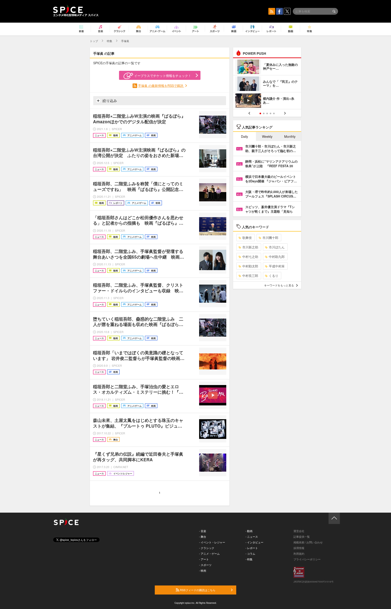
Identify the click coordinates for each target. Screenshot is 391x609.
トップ (94, 41)
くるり (273, 275)
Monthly (290, 136)
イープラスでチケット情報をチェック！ (162, 75)
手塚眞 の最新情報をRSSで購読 (161, 85)
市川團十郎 (270, 237)
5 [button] (274, 113)
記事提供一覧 (301, 536)
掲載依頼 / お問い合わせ (308, 542)
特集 (109, 41)
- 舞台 (202, 536)
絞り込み (109, 100)
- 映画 (202, 570)
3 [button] (267, 113)
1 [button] (260, 113)
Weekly (267, 136)
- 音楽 (202, 531)
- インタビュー (254, 542)
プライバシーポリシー (307, 559)
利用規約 (298, 553)
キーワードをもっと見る (279, 285)
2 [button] (264, 113)
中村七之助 (250, 256)
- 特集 (249, 559)
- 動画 (249, 531)
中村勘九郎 (277, 256)
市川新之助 (250, 247)
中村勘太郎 (250, 266)
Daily (244, 136)
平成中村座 (277, 266)
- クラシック (206, 548)
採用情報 (298, 548)
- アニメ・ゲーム (209, 553)
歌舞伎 (247, 237)
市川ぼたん (277, 247)
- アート (204, 559)
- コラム (250, 553)
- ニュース (252, 536)
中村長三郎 (250, 275)
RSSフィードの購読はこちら (197, 590)
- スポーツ (205, 565)
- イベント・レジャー (212, 542)
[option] (267, 84)
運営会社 (298, 531)
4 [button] (270, 113)
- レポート (252, 548)
